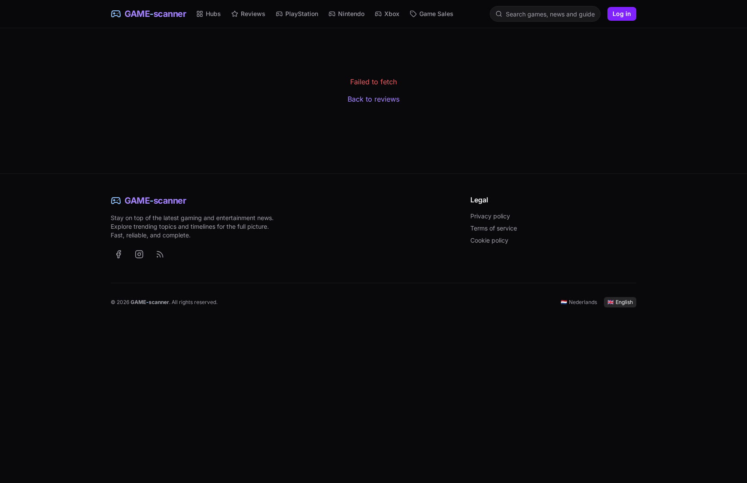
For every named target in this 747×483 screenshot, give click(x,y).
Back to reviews (373, 99)
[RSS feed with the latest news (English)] (160, 254)
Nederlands (579, 302)
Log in (622, 13)
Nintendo (351, 13)
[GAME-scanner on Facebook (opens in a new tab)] (118, 254)
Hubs (213, 13)
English (620, 302)
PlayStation (301, 13)
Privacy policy (490, 216)
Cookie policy (489, 240)
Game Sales (436, 13)
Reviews (253, 13)
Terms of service (493, 228)
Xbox (391, 13)
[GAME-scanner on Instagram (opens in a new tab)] (139, 254)
